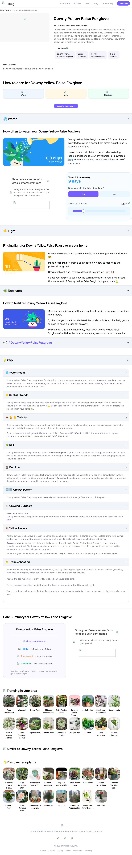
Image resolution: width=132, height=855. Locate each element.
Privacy (60, 851)
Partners (51, 851)
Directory (88, 851)
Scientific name (63, 54)
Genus (80, 54)
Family (94, 54)
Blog (96, 3)
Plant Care (65, 3)
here (8, 519)
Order (112, 54)
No (83, 194)
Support (43, 851)
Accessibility (77, 851)
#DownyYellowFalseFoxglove (30, 342)
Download (123, 3)
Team (87, 3)
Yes (114, 194)
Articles (77, 3)
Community (107, 3)
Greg (70, 159)
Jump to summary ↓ (66, 106)
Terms (68, 851)
